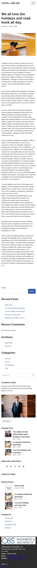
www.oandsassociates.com (16, 558)
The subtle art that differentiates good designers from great (21, 434)
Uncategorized (9, 365)
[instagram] (15, 466)
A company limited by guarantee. (15, 308)
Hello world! (8, 305)
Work (6, 368)
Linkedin (4, 566)
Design (7, 362)
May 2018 (8, 346)
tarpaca (5, 26)
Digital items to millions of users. (15, 318)
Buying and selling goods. (13, 314)
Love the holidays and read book (15, 311)
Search (3, 287)
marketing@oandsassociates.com (17, 556)
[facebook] (7, 466)
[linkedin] (19, 466)
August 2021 (9, 343)
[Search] (33, 375)
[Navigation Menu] (33, 3)
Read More (6, 421)
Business (8, 358)
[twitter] (11, 466)
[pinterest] (23, 466)
